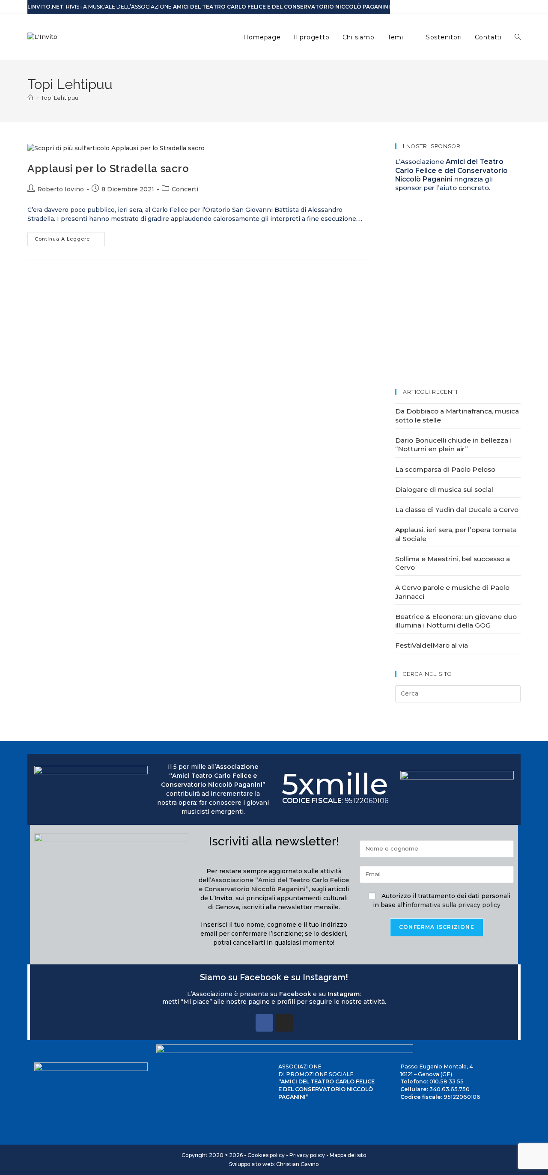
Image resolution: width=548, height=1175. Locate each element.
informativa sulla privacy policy (452, 905)
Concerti (185, 189)
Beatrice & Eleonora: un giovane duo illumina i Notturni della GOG (456, 621)
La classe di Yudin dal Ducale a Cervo (456, 510)
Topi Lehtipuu (59, 97)
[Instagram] (284, 1023)
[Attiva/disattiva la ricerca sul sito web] (517, 37)
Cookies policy (266, 1155)
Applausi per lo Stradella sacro (108, 168)
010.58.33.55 (446, 1081)
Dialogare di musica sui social (444, 489)
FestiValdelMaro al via (431, 645)
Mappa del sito (348, 1155)
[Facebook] (264, 1023)
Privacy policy (307, 1155)
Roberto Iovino (60, 189)
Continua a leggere (70, 237)
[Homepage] (30, 97)
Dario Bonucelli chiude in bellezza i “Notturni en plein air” (453, 444)
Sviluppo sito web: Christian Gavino (274, 1164)
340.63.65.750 (449, 1089)
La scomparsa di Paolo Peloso (445, 469)
